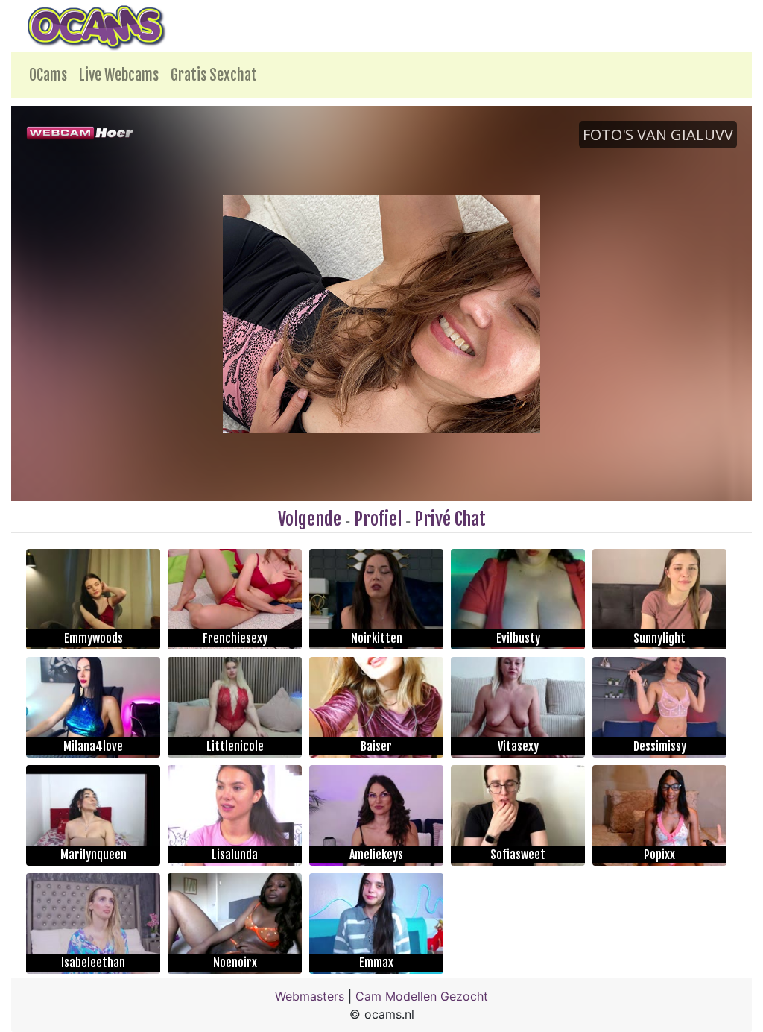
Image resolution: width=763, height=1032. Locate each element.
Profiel (378, 519)
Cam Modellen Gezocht (421, 996)
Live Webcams (119, 75)
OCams (48, 75)
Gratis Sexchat (214, 75)
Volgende (309, 519)
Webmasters (309, 996)
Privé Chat (450, 519)
